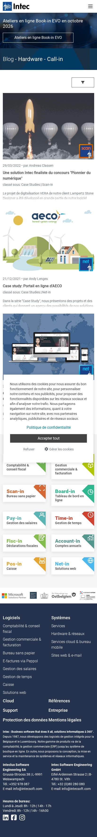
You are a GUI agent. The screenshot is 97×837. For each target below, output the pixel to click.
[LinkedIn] (5, 817)
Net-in (46, 292)
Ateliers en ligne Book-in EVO (38, 37)
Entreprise (58, 710)
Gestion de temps (17, 677)
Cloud (8, 701)
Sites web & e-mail (66, 655)
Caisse (8, 684)
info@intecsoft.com (27, 789)
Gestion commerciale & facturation (22, 642)
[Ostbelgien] (64, 595)
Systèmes (60, 617)
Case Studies (31, 184)
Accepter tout (49, 438)
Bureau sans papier (19, 653)
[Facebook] (14, 817)
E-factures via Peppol (20, 661)
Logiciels (11, 617)
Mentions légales (64, 720)
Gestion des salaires (19, 669)
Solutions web (14, 692)
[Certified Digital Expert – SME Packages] (87, 595)
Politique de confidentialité (49, 427)
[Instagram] (22, 817)
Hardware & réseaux (68, 633)
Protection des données (25, 720)
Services (58, 626)
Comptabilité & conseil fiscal (21, 629)
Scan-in (47, 184)
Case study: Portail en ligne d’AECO (32, 286)
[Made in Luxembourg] (44, 595)
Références (59, 701)
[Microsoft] (14, 595)
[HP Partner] (33, 595)
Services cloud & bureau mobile (71, 644)
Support (10, 710)
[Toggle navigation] (90, 6)
